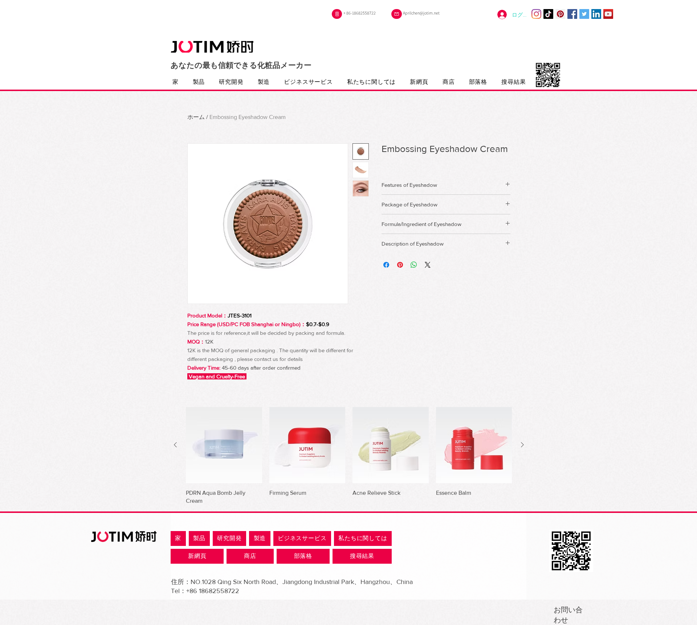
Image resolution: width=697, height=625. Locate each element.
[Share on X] (427, 264)
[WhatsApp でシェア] (413, 264)
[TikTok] (548, 14)
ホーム (196, 117)
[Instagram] (536, 14)
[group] (349, 456)
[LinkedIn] (596, 14)
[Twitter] (584, 14)
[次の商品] (522, 444)
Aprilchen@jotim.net (421, 13)
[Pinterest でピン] (400, 264)
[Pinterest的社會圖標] (560, 14)
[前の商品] (175, 444)
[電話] (337, 14)
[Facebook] (572, 14)
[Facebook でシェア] (386, 264)
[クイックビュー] (224, 445)
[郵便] (396, 14)
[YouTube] (608, 14)
